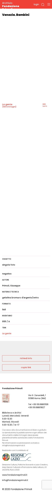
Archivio (10, 6)
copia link (26, 367)
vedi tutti (44, 105)
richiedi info (26, 358)
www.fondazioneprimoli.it (14, 474)
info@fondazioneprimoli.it (15, 480)
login (36, 4)
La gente (7, 104)
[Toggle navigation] (49, 4)
